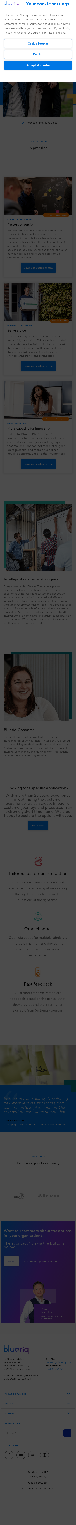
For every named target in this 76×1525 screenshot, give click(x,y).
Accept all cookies (38, 65)
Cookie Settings (38, 43)
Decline (38, 54)
